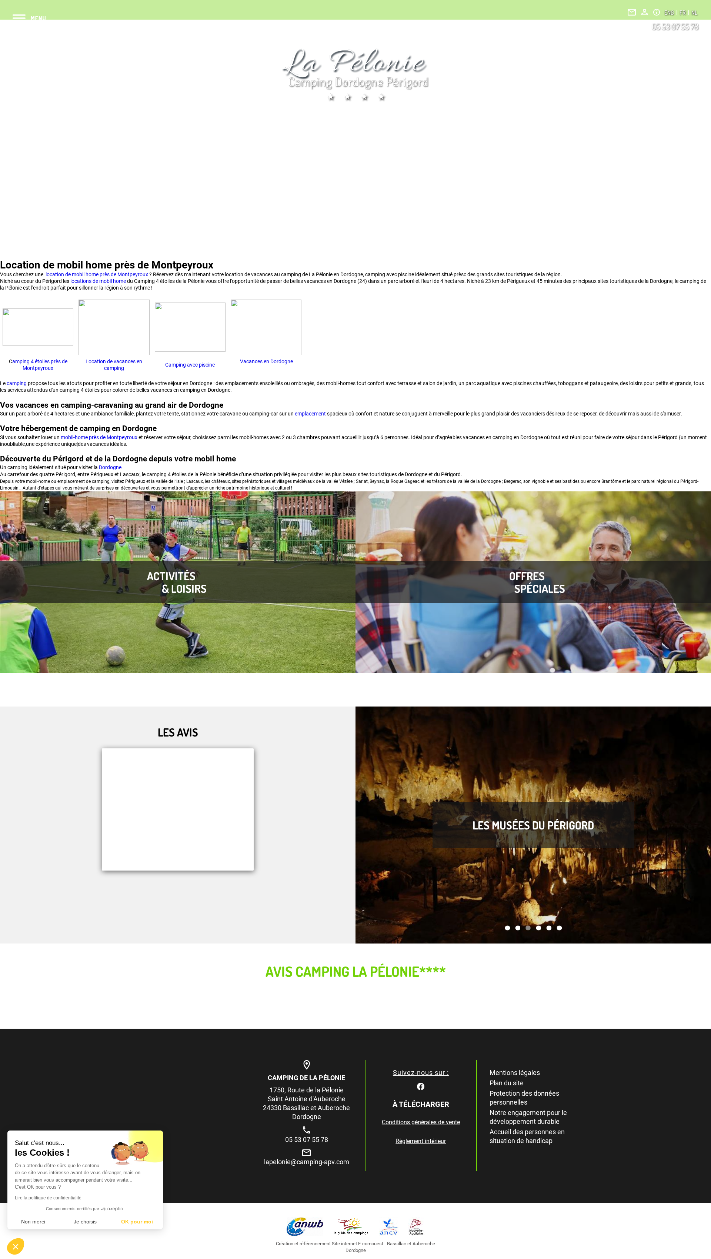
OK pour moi (137, 1222)
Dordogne (110, 467)
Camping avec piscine (190, 365)
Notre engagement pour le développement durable (528, 1117)
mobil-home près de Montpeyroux (99, 437)
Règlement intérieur (420, 1141)
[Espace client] (644, 12)
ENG (669, 12)
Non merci (33, 1222)
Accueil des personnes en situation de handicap (527, 1136)
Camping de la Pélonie (306, 1078)
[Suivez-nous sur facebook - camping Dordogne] (420, 1086)
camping (17, 383)
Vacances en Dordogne (266, 361)
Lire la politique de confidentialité (48, 1197)
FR (683, 12)
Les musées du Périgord (533, 825)
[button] (15, 1246)
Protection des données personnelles (524, 1097)
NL (694, 12)
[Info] (656, 12)
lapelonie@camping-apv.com (306, 1162)
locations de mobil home (98, 281)
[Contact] (632, 12)
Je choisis (85, 1222)
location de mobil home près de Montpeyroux (96, 274)
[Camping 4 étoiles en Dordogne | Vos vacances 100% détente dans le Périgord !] (355, 75)
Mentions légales (515, 1072)
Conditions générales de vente (421, 1122)
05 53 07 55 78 (675, 26)
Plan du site (507, 1083)
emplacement (311, 414)
